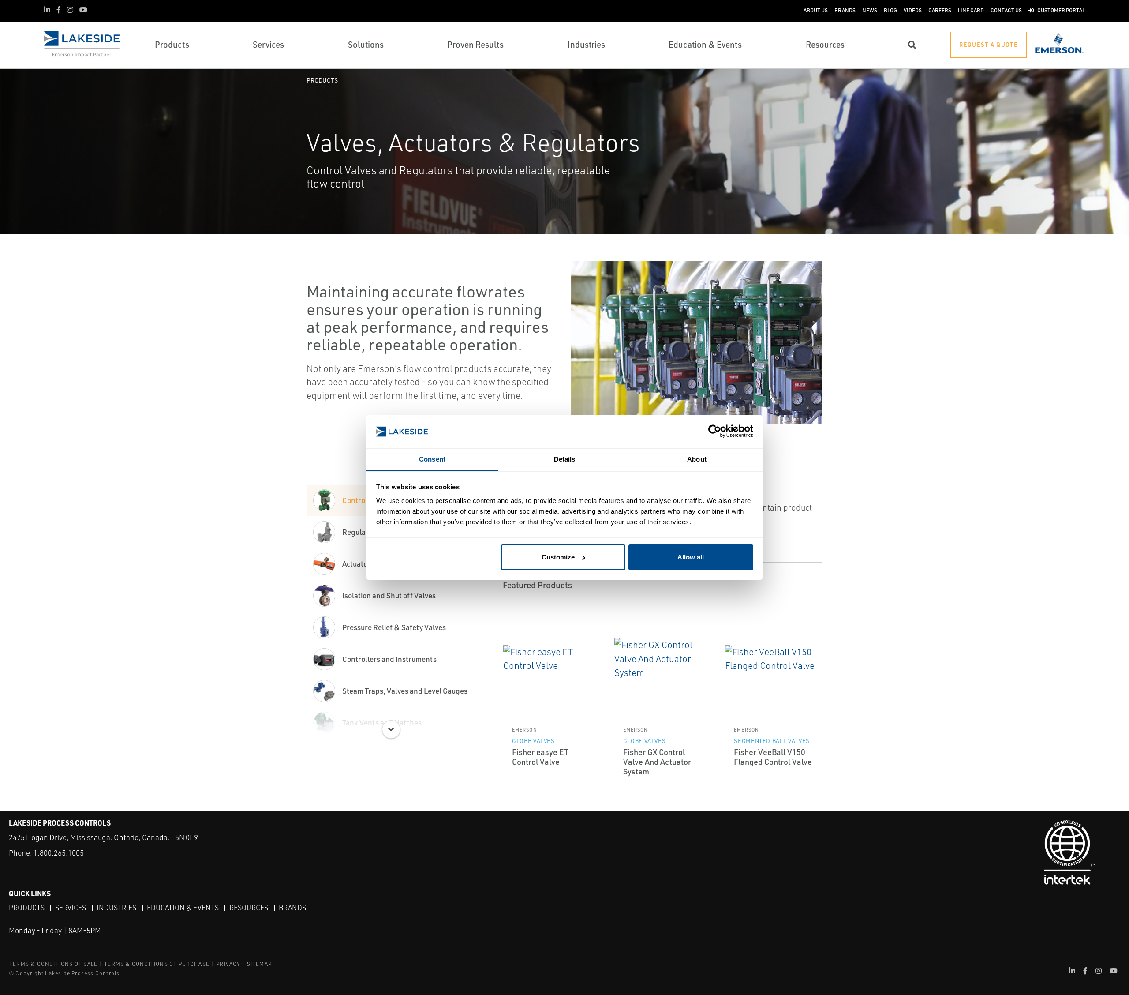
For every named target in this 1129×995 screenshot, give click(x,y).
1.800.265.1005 (59, 852)
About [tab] (697, 459)
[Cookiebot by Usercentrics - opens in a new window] (714, 432)
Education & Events (183, 907)
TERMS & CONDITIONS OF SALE (53, 964)
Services (70, 907)
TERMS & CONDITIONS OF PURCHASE (156, 964)
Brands (292, 907)
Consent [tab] (432, 459)
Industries (116, 907)
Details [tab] (565, 459)
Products (322, 80)
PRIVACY (228, 964)
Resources (248, 907)
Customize (558, 557)
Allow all (690, 557)
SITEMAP (259, 964)
